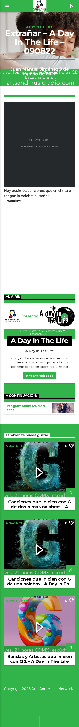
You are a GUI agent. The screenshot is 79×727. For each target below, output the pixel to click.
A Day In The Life (39, 27)
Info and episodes (39, 375)
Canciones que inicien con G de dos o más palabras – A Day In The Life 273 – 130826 (39, 506)
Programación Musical (26, 406)
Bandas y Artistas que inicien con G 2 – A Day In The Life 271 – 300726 (39, 661)
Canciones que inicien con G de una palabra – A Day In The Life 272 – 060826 (39, 583)
